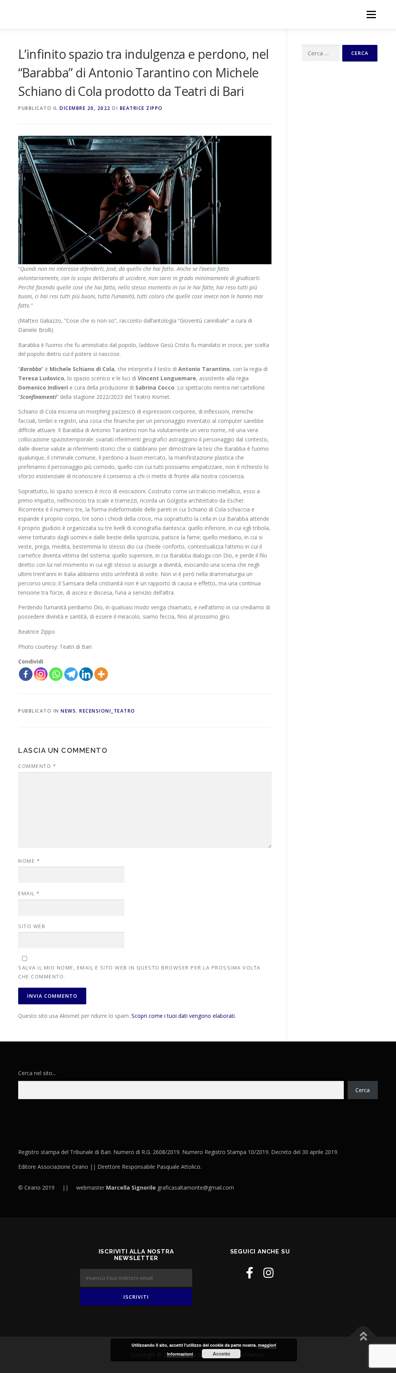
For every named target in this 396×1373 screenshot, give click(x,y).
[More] (101, 674)
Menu (371, 14)
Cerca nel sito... (37, 1073)
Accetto (221, 1353)
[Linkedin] (86, 674)
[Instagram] (41, 674)
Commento (37, 766)
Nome (29, 860)
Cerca (362, 1090)
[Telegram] (71, 674)
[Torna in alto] (363, 1337)
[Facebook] (25, 674)
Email (29, 893)
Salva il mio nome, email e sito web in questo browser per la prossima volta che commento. (139, 972)
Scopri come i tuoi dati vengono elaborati (183, 1015)
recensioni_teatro (107, 711)
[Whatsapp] (56, 674)
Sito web (31, 926)
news (68, 711)
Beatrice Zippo (141, 108)
